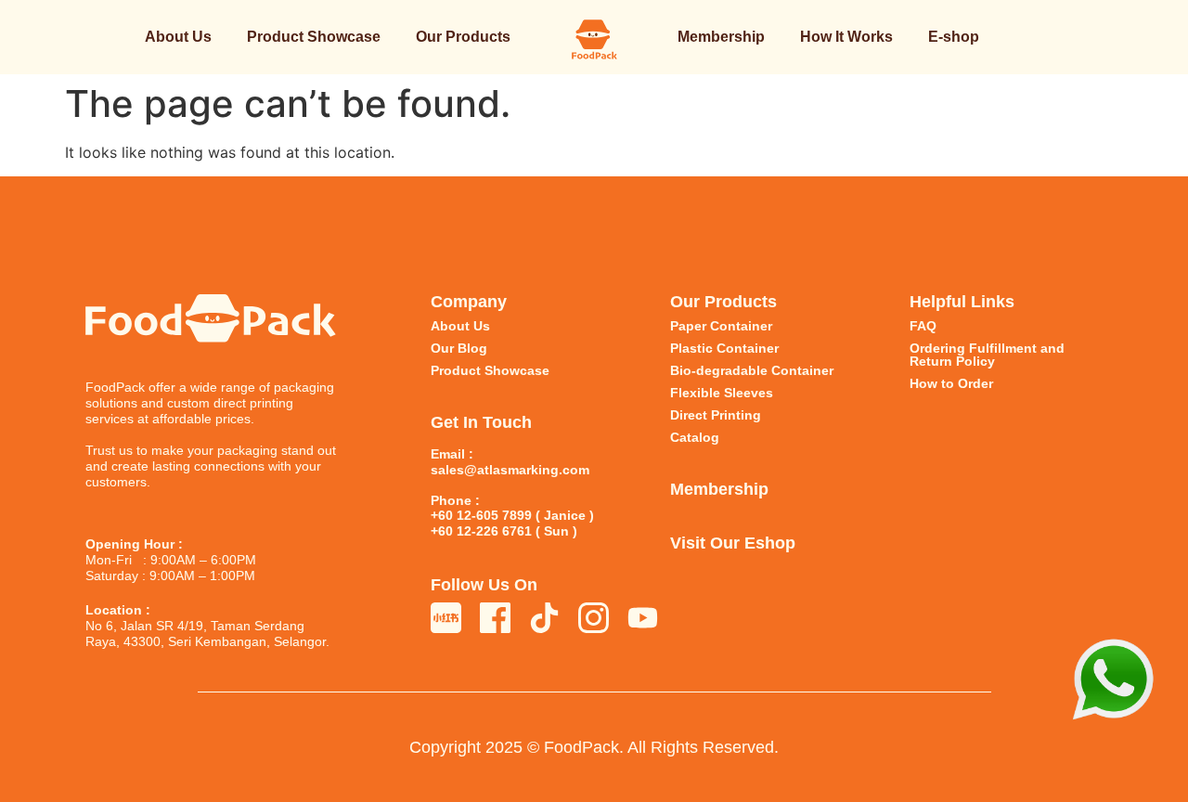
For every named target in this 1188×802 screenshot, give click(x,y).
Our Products (463, 37)
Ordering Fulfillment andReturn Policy (987, 355)
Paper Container (721, 325)
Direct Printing (715, 414)
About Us (178, 37)
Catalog (694, 437)
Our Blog (459, 348)
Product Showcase (314, 37)
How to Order (951, 383)
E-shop (953, 37)
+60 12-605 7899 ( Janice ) (512, 515)
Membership (721, 37)
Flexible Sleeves (721, 392)
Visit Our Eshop (732, 543)
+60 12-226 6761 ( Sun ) (504, 531)
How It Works (846, 37)
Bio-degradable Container (751, 370)
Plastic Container (724, 348)
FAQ (923, 325)
